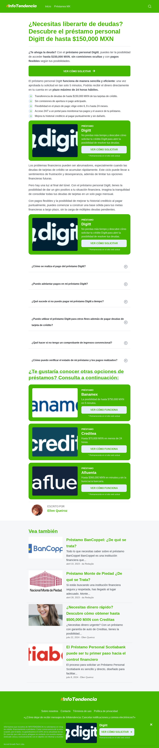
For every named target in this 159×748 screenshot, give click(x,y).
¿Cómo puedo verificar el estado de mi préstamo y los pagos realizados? (74, 360)
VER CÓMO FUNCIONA (104, 410)
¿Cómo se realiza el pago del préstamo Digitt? (59, 266)
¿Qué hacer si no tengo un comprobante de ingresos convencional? (72, 342)
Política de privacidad (106, 711)
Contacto (65, 711)
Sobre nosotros (49, 711)
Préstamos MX (62, 6)
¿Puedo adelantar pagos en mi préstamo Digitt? (60, 283)
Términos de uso (82, 711)
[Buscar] (150, 6)
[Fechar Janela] (151, 724)
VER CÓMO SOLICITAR (77, 71)
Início (48, 6)
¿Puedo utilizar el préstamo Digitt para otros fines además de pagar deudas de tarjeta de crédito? (78, 322)
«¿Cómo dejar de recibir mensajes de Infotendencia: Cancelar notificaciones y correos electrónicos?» (79, 717)
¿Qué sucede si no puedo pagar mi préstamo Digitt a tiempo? (68, 301)
